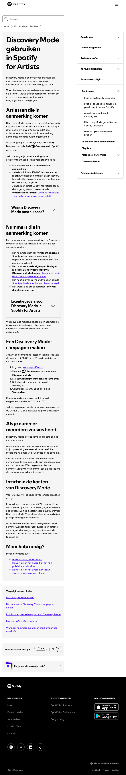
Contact (11, 733)
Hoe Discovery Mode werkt (27, 559)
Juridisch (96, 770)
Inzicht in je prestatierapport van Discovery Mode (33, 614)
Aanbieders (13, 719)
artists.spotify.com (33, 367)
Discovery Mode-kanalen (20, 597)
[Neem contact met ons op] (60, 666)
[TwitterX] (21, 747)
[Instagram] (11, 747)
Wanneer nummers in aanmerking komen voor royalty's (31, 629)
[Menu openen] (117, 4)
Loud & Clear (14, 726)
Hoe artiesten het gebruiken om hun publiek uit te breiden (32, 564)
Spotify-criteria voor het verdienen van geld (36, 283)
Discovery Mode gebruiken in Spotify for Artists (100, 123)
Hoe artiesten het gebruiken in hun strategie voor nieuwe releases (31, 571)
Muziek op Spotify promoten (21, 621)
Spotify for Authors (61, 705)
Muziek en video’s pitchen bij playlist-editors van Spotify (100, 105)
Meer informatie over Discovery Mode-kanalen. (36, 274)
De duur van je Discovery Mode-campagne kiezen (29, 605)
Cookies (115, 770)
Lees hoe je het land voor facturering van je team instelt (35, 194)
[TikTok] (40, 747)
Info (9, 705)
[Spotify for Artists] (16, 4)
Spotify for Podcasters (63, 712)
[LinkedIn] (30, 747)
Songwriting (58, 719)
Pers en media (15, 712)
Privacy (106, 770)
